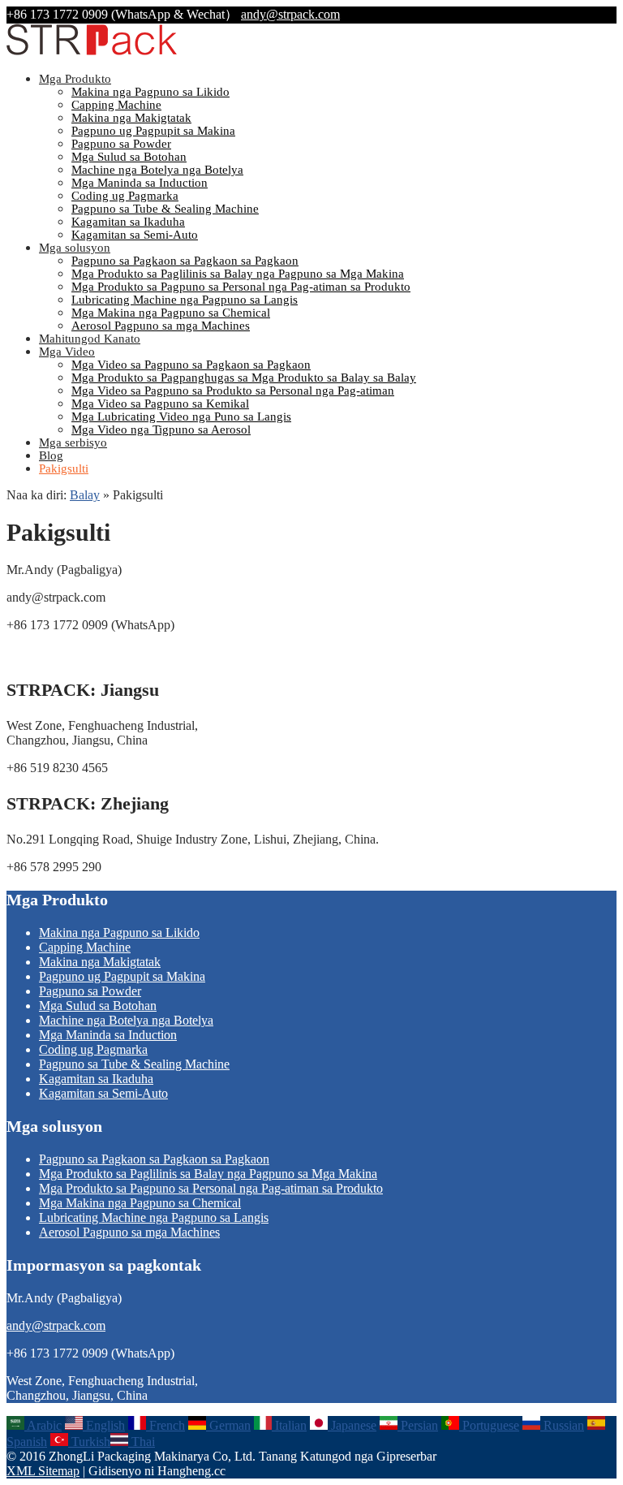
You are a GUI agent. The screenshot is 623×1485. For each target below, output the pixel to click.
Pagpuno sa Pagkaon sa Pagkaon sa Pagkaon (185, 260)
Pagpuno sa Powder (121, 143)
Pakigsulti (63, 468)
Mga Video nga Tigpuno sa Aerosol (161, 429)
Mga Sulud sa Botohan (129, 156)
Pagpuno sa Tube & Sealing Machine (165, 208)
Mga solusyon (74, 247)
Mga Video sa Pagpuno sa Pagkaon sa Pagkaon (191, 364)
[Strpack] (91, 51)
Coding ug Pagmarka (124, 195)
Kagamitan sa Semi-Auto (134, 234)
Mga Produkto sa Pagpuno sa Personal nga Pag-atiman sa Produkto (240, 286)
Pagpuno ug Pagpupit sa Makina (153, 130)
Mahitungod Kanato (89, 338)
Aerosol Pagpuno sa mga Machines (160, 325)
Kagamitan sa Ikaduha (128, 221)
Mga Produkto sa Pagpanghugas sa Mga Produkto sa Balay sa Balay (243, 377)
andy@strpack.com (290, 14)
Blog (51, 455)
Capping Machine (116, 104)
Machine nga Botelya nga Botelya (157, 169)
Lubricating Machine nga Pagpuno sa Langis (184, 299)
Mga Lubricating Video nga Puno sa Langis (181, 416)
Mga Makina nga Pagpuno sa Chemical (170, 312)
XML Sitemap (42, 1471)
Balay (85, 495)
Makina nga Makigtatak (131, 117)
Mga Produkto (75, 78)
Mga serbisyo (73, 442)
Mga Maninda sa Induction (139, 182)
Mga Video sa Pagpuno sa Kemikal (160, 403)
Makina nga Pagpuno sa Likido (150, 91)
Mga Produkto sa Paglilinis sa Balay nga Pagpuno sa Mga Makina (237, 273)
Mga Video (67, 351)
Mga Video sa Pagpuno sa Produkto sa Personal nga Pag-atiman (232, 390)
